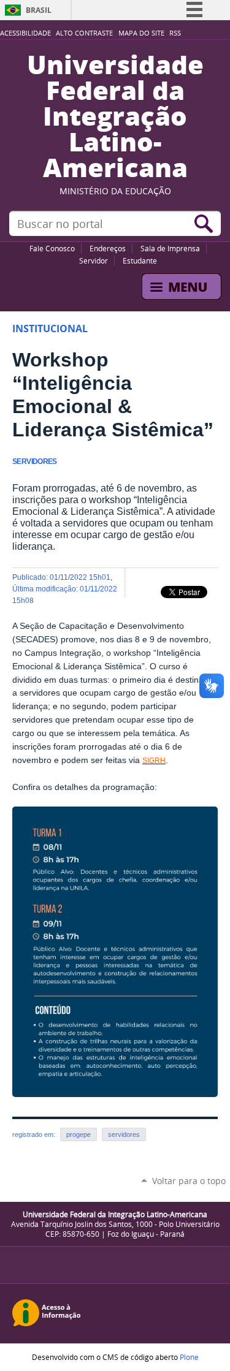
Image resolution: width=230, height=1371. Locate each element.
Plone (189, 1357)
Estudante (140, 260)
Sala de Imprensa (170, 248)
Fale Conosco (52, 248)
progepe (78, 1134)
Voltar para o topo (189, 1181)
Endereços (108, 248)
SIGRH (154, 760)
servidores (124, 1134)
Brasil (39, 10)
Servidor (93, 260)
